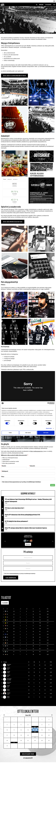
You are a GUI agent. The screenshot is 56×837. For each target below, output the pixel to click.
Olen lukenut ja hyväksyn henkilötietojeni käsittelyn (19, 573)
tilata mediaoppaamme (36, 451)
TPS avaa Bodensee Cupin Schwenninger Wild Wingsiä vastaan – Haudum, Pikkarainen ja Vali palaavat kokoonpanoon (28, 500)
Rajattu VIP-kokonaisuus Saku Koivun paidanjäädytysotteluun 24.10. (22, 514)
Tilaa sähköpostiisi (10, 577)
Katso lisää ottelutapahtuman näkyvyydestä (14, 75)
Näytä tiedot (49, 428)
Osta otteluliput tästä (28, 754)
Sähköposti (4, 471)
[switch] (21, 423)
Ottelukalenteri (27, 758)
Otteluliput (48, 4)
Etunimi (3, 466)
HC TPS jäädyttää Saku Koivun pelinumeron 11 (16, 521)
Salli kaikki (45, 432)
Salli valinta (28, 432)
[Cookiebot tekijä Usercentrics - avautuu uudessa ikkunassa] (48, 403)
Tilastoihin (5, 603)
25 (14, 739)
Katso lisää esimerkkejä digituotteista (12, 222)
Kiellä (10, 432)
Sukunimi (32, 466)
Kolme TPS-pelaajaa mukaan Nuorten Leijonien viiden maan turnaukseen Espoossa (26, 528)
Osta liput (28, 544)
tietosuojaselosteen (14, 482)
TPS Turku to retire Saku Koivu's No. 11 (14, 508)
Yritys (2, 476)
